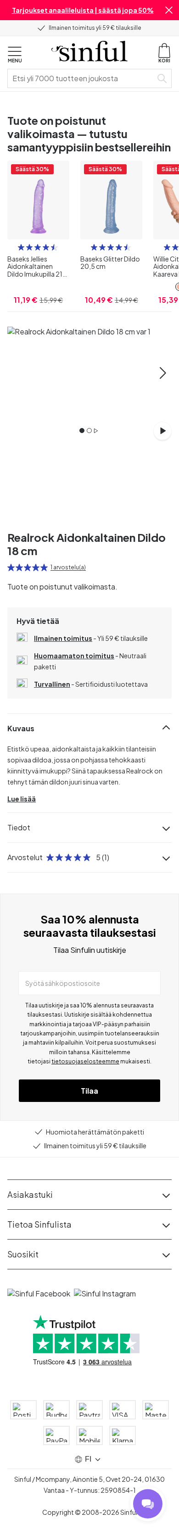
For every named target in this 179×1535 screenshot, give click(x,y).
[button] (169, 10)
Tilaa (89, 1091)
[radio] (21, 247)
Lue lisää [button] (21, 799)
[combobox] (81, 78)
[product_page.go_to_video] (162, 431)
